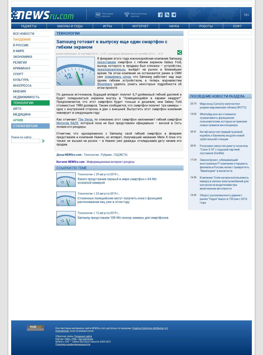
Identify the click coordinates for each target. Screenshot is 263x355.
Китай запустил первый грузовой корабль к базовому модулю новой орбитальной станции (222, 135)
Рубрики (106, 154)
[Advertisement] (220, 65)
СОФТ (237, 26)
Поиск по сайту (21, 137)
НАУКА (174, 26)
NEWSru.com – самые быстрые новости (77, 341)
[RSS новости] (167, 14)
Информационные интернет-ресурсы (110, 161)
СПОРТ (18, 74)
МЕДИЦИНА (22, 114)
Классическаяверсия (139, 14)
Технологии (68, 33)
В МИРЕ (18, 51)
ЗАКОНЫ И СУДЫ (70, 26)
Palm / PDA (71, 339)
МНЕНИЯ (19, 91)
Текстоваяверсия (107, 14)
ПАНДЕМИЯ (21, 39)
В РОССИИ (20, 45)
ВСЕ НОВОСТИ (23, 34)
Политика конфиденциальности (72, 344)
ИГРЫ (107, 26)
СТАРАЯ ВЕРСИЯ (25, 126)
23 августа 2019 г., (107, 193)
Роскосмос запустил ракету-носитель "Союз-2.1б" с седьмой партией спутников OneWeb (224, 149)
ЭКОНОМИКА (22, 57)
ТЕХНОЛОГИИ (23, 103)
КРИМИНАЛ (21, 68)
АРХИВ (18, 120)
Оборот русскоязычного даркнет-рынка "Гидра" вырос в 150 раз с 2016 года (223, 199)
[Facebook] (160, 14)
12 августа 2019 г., (107, 212)
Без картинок (86, 339)
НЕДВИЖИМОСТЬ (26, 97)
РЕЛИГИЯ (20, 62)
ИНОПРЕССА (22, 85)
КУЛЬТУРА (21, 80)
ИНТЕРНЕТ (140, 26)
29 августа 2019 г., (107, 174)
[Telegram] (174, 14)
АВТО (17, 109)
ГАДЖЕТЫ (29, 26)
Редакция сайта (83, 336)
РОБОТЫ (206, 26)
